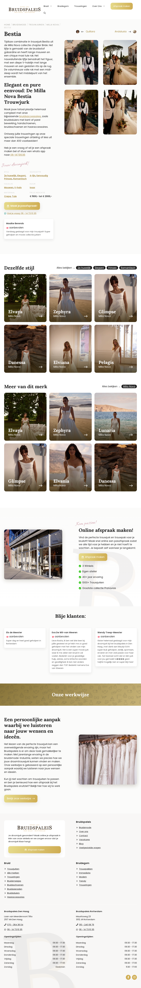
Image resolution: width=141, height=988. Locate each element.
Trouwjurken (13, 868)
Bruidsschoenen (15, 884)
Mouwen (8, 187)
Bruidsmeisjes (14, 880)
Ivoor (32, 187)
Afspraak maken (121, 6)
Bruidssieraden (14, 889)
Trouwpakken (86, 868)
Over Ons (97, 6)
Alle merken (13, 872)
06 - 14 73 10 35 (14, 929)
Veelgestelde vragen (90, 847)
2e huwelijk (10, 175)
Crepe (7, 196)
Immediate (84, 872)
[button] (44, 13)
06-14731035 (17, 154)
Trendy (82, 880)
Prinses (8, 178)
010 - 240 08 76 (86, 924)
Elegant (21, 175)
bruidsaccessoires (30, 116)
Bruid (46, 6)
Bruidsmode (85, 827)
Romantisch (20, 178)
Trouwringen (80, 6)
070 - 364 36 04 (15, 924)
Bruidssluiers (13, 893)
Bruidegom (63, 6)
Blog (81, 843)
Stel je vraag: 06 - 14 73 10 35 (21, 213)
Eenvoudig (42, 175)
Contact (83, 835)
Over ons (83, 831)
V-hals (18, 187)
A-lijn (32, 175)
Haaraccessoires (15, 897)
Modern (83, 876)
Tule (14, 196)
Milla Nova (129, 386)
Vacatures (84, 839)
